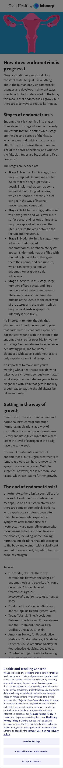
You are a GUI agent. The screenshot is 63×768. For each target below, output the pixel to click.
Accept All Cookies (31, 761)
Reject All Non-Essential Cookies (31, 751)
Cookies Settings (31, 741)
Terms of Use (34, 730)
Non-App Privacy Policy (41, 713)
